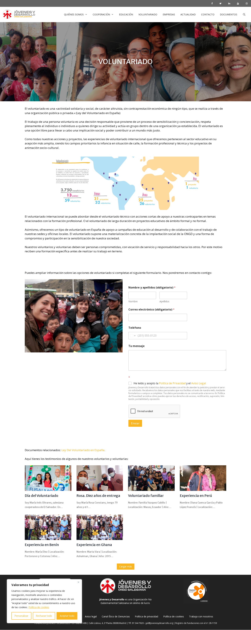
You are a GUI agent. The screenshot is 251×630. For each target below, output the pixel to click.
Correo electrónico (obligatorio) (151, 309)
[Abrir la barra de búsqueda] (244, 14)
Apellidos (164, 301)
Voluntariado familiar (146, 495)
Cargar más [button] (125, 566)
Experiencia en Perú (196, 495)
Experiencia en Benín (42, 545)
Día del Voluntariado (41, 495)
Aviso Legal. (198, 383)
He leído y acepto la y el (170, 383)
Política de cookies (39, 607)
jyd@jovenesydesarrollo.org (159, 623)
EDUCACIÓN (126, 14)
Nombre (133, 301)
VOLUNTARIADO (147, 14)
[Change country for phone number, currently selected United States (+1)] (132, 335)
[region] (44, 601)
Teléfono (134, 327)
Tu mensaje (136, 346)
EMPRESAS (169, 14)
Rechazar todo (44, 615)
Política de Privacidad (172, 383)
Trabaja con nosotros (201, 616)
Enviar (135, 423)
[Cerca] (78, 582)
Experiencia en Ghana (94, 545)
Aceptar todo (67, 615)
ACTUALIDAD (188, 14)
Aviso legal (91, 616)
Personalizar (21, 615)
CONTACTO (207, 14)
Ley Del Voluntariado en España (82, 450)
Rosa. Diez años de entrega (98, 495)
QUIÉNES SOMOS (74, 14)
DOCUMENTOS (228, 14)
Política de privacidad (146, 616)
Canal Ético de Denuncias (116, 616)
